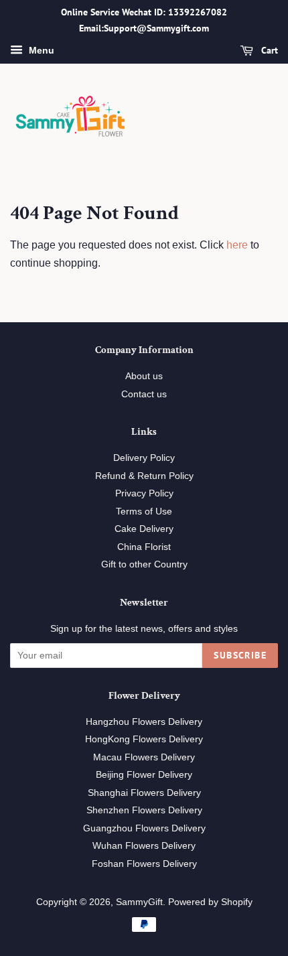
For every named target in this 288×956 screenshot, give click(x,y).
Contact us (144, 394)
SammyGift (139, 902)
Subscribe (240, 655)
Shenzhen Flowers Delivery (144, 810)
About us (144, 376)
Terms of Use (144, 511)
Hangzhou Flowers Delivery (144, 722)
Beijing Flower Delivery (144, 775)
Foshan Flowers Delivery (144, 864)
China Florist (144, 547)
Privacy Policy (144, 493)
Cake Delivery (144, 529)
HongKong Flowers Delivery (144, 739)
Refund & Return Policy (144, 476)
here (237, 245)
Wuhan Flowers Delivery (144, 846)
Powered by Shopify (210, 902)
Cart (268, 50)
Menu (40, 50)
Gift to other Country (144, 564)
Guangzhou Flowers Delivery (144, 828)
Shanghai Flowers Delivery (144, 793)
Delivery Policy (144, 458)
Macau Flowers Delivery (144, 757)
